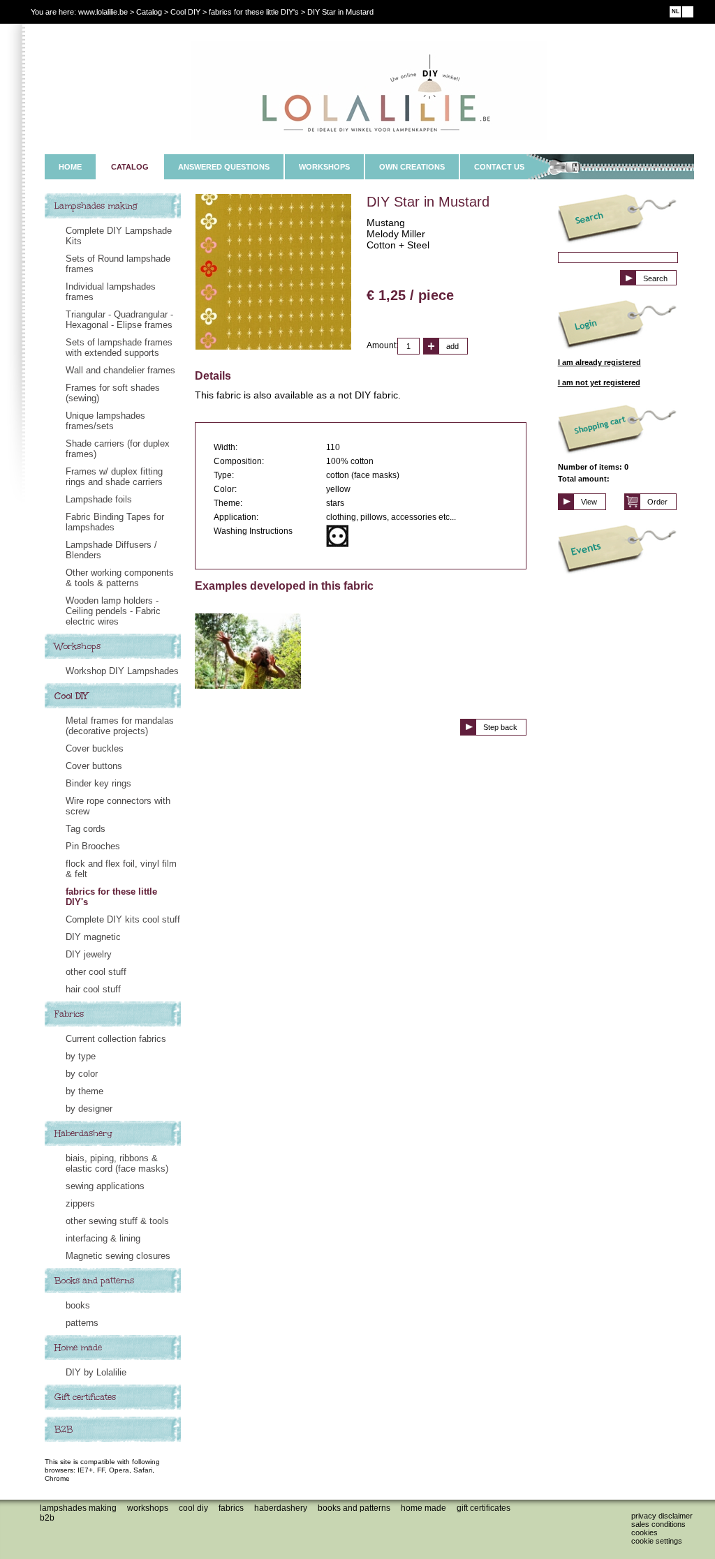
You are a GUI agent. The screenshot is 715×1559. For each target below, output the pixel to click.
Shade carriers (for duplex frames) (118, 448)
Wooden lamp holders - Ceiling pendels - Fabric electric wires (113, 611)
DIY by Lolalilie (96, 1372)
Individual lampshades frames (111, 291)
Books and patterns (94, 1280)
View (589, 502)
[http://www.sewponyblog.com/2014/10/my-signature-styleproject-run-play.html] (248, 685)
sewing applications (105, 1186)
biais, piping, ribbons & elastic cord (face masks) (117, 1163)
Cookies (644, 1532)
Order (657, 502)
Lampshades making (96, 205)
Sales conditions (658, 1524)
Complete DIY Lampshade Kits (119, 235)
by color (82, 1073)
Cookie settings (656, 1541)
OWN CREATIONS (412, 167)
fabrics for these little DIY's (111, 896)
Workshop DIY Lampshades (122, 671)
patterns (82, 1323)
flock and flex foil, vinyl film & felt (121, 868)
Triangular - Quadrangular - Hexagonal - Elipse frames (119, 319)
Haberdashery (83, 1133)
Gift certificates (85, 1397)
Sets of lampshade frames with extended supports (119, 347)
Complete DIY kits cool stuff (123, 919)
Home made (78, 1347)
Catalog (149, 12)
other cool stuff (96, 972)
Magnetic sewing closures (118, 1256)
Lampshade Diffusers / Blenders (111, 549)
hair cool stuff (93, 989)
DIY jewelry (89, 954)
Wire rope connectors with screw (118, 806)
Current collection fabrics (116, 1039)
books (78, 1305)
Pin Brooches (93, 846)
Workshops (77, 646)
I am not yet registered (599, 382)
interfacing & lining (103, 1238)
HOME (70, 167)
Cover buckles (95, 748)
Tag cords (85, 828)
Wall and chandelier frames (120, 370)
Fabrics (69, 1014)
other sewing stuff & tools (117, 1221)
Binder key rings (98, 783)
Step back (500, 727)
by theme (84, 1091)
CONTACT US (499, 167)
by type (81, 1056)
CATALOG (130, 167)
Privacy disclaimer (662, 1516)
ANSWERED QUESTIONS (224, 167)
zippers (80, 1203)
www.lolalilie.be (103, 12)
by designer (89, 1108)
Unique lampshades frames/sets (105, 420)
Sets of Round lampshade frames (118, 263)
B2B (63, 1429)
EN (688, 11)
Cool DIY (71, 695)
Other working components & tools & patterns (120, 577)
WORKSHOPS (324, 167)
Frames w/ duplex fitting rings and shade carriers (114, 476)
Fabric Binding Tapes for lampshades (115, 522)
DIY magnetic (93, 937)
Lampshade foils (99, 499)
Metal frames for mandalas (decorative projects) (120, 725)
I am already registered (599, 362)
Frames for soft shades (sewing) (113, 392)
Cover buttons (94, 766)
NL (675, 11)
